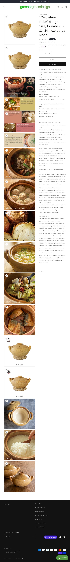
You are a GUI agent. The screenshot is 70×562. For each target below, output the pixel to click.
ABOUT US (7, 504)
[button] (3, 7)
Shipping (41, 42)
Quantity (41, 50)
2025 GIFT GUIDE (40, 527)
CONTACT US (38, 519)
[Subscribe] (33, 537)
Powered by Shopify (22, 558)
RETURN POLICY (39, 511)
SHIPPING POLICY (40, 507)
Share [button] (42, 271)
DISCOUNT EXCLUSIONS (41, 515)
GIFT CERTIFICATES (40, 523)
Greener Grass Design (12, 558)
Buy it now (52, 64)
